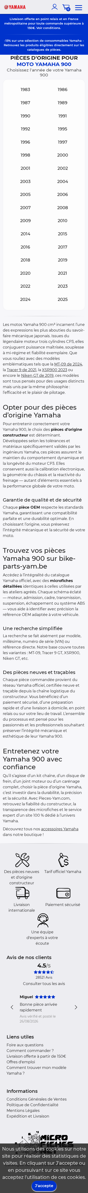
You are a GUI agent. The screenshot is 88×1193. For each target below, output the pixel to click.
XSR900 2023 (54, 370)
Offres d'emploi (21, 1062)
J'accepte (44, 1186)
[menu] (78, 6)
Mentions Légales (23, 1110)
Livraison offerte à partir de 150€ (36, 1056)
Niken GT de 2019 (37, 375)
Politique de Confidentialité (32, 1105)
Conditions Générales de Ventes (37, 1099)
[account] (56, 6)
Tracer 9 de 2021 (21, 370)
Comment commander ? (30, 1050)
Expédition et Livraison (28, 1116)
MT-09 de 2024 (68, 364)
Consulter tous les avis (44, 983)
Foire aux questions (25, 1045)
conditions (51, 28)
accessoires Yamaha (59, 829)
